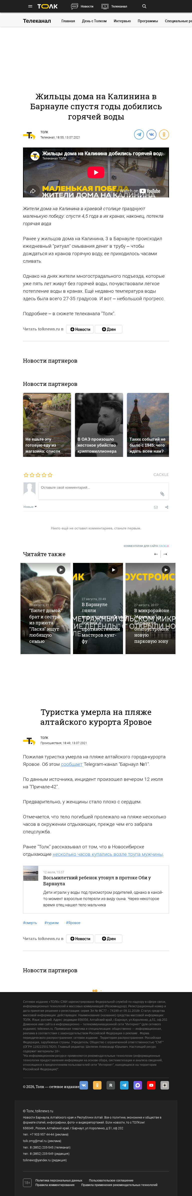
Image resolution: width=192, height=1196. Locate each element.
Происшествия (51, 743)
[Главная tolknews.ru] (48, 6)
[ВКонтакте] (151, 134)
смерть (30, 923)
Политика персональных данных (59, 1180)
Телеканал (119, 6)
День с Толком (94, 21)
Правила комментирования (55, 1185)
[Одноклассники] (164, 134)
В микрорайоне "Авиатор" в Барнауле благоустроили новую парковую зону (151, 625)
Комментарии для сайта (146, 546)
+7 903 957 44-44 (42, 1134)
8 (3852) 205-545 (42, 1147)
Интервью (122, 21)
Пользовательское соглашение (111, 1180)
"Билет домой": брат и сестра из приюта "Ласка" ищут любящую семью (46, 625)
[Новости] (80, 329)
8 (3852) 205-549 (42, 1154)
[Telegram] (138, 134)
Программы (148, 21)
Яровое (73, 923)
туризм (51, 923)
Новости (87, 6)
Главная (68, 21)
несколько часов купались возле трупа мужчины (108, 854)
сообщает (71, 764)
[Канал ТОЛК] (108, 329)
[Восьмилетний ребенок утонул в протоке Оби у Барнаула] (30, 889)
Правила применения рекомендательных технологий (119, 1185)
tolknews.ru (44, 1111)
